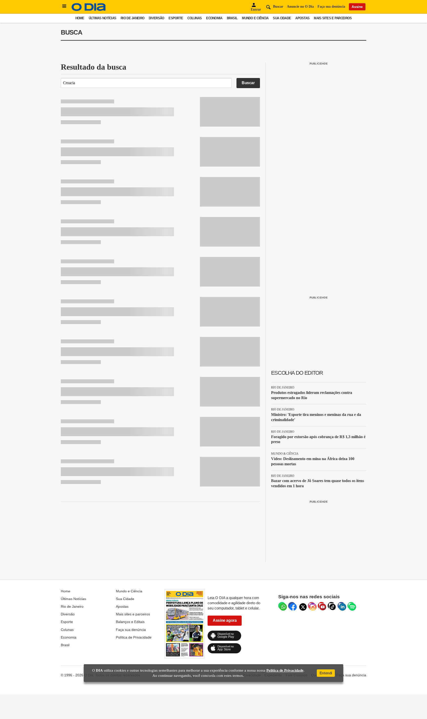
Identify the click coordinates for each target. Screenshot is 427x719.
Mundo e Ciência (255, 18)
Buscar (248, 83)
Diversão (156, 18)
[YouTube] (321, 605)
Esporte (176, 18)
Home (79, 18)
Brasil (232, 18)
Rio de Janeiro (132, 18)
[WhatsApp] (282, 605)
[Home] (88, 10)
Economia (214, 18)
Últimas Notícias (102, 18)
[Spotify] (351, 605)
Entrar (256, 9)
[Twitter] (301, 605)
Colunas (194, 18)
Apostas (302, 18)
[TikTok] (331, 605)
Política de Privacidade (133, 637)
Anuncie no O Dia (300, 6)
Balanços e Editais (130, 622)
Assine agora (224, 620)
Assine (357, 7)
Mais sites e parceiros (333, 18)
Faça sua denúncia (331, 6)
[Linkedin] (341, 605)
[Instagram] (311, 605)
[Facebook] (292, 605)
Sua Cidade (282, 18)
